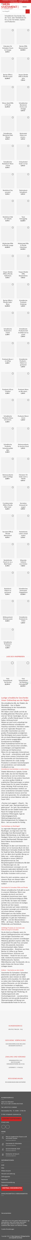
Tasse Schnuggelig (23, 218)
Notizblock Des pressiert (8, 191)
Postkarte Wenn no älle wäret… (23, 390)
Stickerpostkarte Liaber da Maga (7, 476)
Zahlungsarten (5, 1176)
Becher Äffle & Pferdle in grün (7, 75)
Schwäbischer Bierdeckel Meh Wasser (8, 135)
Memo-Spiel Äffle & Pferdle (7, 104)
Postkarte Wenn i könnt (23, 417)
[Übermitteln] (28, 11)
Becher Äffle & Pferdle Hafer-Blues (7, 302)
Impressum (4, 1179)
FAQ (2, 1168)
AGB (2, 1165)
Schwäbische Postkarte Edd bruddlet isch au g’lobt (23, 331)
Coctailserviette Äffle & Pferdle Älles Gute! (8, 505)
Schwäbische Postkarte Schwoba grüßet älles (8, 447)
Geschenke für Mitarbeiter (14, 1143)
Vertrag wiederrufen (12, 1188)
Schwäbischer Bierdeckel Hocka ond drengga (23, 105)
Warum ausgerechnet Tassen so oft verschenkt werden (16, 1137)
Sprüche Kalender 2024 (13, 1148)
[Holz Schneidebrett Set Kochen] (7, 668)
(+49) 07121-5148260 (10, 1107)
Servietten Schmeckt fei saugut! (23, 505)
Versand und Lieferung (8, 1173)
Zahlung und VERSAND (15, 1057)
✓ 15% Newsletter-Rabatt (15, 2)
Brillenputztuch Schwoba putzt (8, 618)
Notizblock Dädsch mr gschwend (7, 590)
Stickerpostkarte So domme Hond (23, 445)
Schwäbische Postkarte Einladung (23, 302)
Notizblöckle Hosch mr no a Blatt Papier (7, 562)
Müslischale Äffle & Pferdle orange (7, 244)
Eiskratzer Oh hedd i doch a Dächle (23, 476)
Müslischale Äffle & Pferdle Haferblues (23, 245)
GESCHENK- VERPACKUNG (15, 1040)
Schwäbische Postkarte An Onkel (23, 619)
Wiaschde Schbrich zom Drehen (23, 562)
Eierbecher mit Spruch (12, 1154)
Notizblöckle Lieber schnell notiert (23, 533)
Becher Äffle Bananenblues (23, 47)
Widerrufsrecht (6, 1171)
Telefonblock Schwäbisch (23, 191)
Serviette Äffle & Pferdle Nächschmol (7, 533)
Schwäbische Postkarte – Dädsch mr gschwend (23, 362)
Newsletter (4, 1185)
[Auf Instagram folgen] (8, 1127)
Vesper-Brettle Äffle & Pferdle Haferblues (7, 274)
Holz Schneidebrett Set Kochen (7, 680)
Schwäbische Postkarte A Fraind (8, 330)
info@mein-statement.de (13, 1114)
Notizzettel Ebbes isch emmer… (23, 135)
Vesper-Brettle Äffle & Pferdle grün (23, 76)
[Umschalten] (3, 16)
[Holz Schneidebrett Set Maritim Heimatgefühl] (23, 668)
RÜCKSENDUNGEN (15, 1078)
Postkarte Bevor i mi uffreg (7, 360)
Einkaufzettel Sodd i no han (23, 163)
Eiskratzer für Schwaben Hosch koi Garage (7, 48)
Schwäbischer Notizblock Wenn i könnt (7, 163)
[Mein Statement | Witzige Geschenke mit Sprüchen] (11, 6)
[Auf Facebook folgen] (3, 1127)
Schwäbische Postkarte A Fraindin (8, 644)
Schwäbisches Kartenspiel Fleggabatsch (23, 590)
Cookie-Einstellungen (7, 1229)
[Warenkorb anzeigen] (29, 6)
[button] (25, 6)
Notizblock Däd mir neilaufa (8, 218)
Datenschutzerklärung (8, 1182)
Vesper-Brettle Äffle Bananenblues (23, 274)
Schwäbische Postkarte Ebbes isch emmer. (8, 418)
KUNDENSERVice (15, 1026)
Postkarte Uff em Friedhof (7, 390)
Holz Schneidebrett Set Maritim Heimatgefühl (23, 681)
